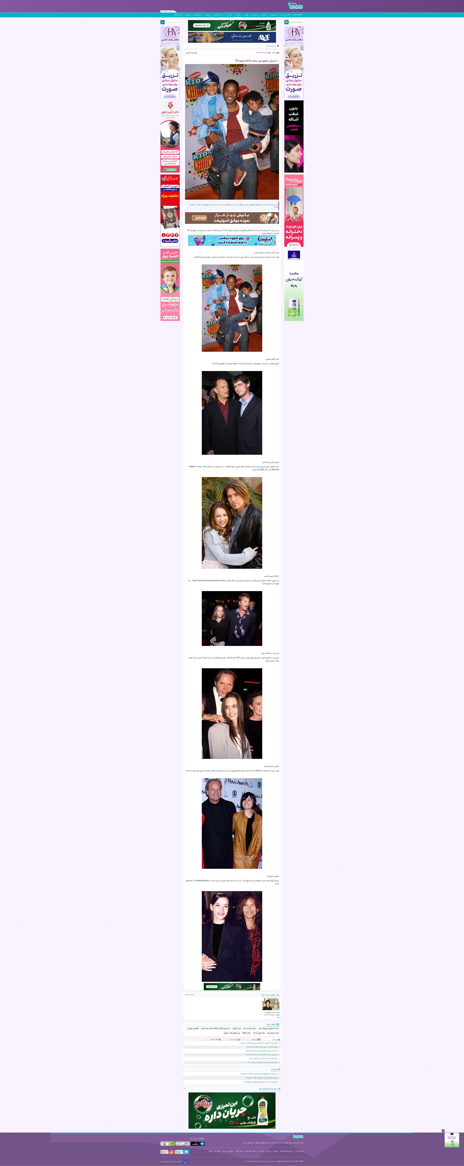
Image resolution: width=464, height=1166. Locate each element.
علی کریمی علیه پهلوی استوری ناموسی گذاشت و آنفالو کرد (259, 1073)
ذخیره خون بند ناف (250, 1028)
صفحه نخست (297, 15)
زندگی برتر (217, 1151)
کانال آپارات (239, 1151)
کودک (238, 15)
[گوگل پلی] (182, 1144)
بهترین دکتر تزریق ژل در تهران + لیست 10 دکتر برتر (271, 1015)
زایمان (255, 15)
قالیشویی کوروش (193, 1028)
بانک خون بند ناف (259, 1033)
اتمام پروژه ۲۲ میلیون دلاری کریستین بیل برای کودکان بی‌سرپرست (258, 1043)
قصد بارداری (285, 15)
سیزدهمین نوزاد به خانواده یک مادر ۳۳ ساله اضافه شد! (261, 1055)
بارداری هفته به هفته (286, 1151)
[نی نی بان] (295, 5)
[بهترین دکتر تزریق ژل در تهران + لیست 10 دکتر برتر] (270, 1004)
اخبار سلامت (197, 15)
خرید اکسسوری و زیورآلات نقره (269, 1028)
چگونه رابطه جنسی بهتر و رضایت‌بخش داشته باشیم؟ (261, 1047)
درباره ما (268, 1151)
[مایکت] (198, 1144)
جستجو (275, 1151)
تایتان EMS (246, 1033)
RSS (210, 1151)
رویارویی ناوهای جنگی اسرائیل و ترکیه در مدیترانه (262, 1078)
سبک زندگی (218, 15)
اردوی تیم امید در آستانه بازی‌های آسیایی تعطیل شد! (261, 1082)
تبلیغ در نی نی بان (228, 1151)
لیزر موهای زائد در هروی (232, 1033)
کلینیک (187, 15)
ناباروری (273, 15)
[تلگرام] (181, 1153)
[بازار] (167, 1144)
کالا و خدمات (178, 15)
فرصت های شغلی (250, 1151)
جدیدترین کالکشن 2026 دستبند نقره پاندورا (215, 1028)
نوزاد (246, 15)
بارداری (264, 15)
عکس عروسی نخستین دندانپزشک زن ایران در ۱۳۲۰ (262, 1062)
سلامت (229, 15)
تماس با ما (261, 1151)
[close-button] (443, 1130)
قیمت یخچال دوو (273, 1033)
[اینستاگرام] (167, 1153)
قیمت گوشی (237, 1028)
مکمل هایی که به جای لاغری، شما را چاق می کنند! (263, 1058)
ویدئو (208, 15)
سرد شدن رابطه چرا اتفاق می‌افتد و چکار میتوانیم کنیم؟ (261, 1051)
